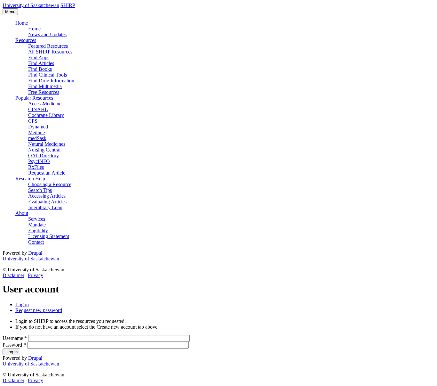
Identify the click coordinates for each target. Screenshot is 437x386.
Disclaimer (13, 275)
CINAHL (38, 109)
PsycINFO (39, 161)
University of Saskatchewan (31, 5)
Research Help (30, 178)
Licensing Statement (48, 236)
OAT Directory (43, 155)
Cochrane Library (46, 115)
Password (14, 345)
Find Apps (38, 57)
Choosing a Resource (49, 184)
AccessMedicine (44, 103)
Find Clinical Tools (47, 75)
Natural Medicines (46, 144)
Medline (36, 132)
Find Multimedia (45, 86)
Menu (10, 11)
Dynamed (38, 126)
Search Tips (40, 190)
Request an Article (46, 173)
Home (21, 23)
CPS (32, 121)
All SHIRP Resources (50, 51)
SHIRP (67, 5)
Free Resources (43, 92)
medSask (37, 138)
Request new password (38, 310)
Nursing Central (44, 149)
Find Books (40, 69)
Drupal (35, 253)
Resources (25, 40)
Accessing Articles (47, 196)
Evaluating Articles (47, 201)
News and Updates (47, 34)
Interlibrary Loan (45, 207)
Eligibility (38, 230)
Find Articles (41, 63)
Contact (36, 242)
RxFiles (36, 167)
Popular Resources (34, 98)
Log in (22, 304)
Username (15, 338)
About (21, 213)
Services (36, 219)
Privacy (35, 275)
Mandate (37, 224)
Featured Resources (48, 46)
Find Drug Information (51, 80)
